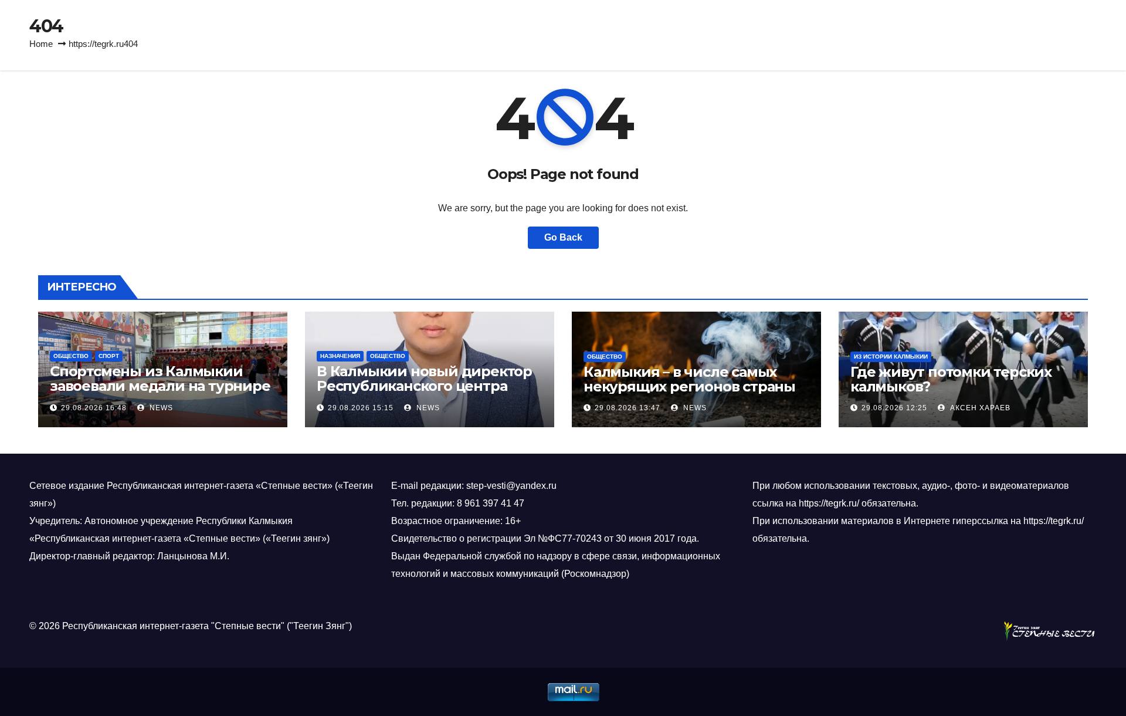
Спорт (109, 356)
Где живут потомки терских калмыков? (951, 379)
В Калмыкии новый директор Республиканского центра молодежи (424, 386)
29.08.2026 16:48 (94, 408)
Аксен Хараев (979, 408)
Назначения (340, 356)
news (160, 408)
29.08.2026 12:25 (894, 408)
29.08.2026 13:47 (627, 408)
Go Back (563, 237)
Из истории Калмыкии (891, 356)
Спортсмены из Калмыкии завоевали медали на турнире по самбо (160, 386)
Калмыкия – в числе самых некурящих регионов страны (689, 379)
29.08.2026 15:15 (361, 408)
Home (41, 44)
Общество (71, 356)
